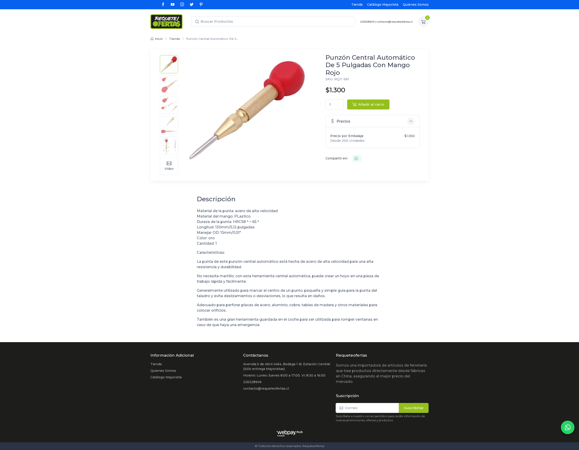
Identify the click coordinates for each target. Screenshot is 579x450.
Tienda (357, 4)
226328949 (252, 382)
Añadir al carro (371, 104)
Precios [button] (343, 121)
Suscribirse (413, 408)
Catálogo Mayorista (382, 4)
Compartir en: (336, 158)
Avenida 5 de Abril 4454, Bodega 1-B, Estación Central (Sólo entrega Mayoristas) (286, 366)
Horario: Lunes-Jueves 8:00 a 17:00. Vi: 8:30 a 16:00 (284, 375)
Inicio (159, 38)
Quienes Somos (416, 4)
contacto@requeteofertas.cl (266, 388)
